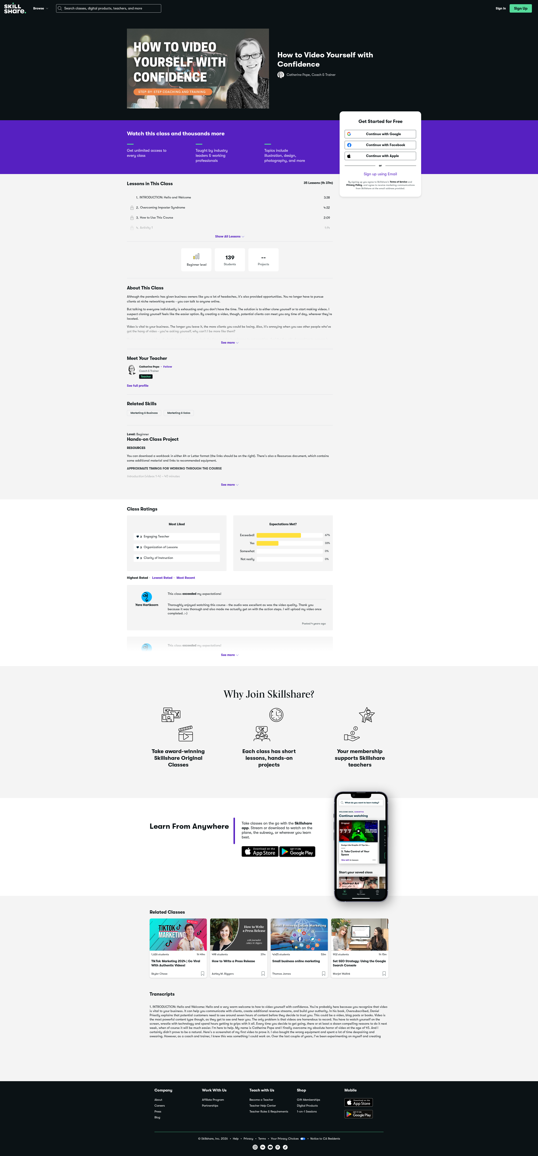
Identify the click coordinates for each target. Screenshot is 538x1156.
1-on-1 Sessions (307, 1111)
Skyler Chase (159, 973)
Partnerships (210, 1105)
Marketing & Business (144, 412)
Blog (157, 1117)
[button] (47, 7)
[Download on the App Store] (259, 852)
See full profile (137, 386)
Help (236, 1138)
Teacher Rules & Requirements (268, 1111)
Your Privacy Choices (285, 1138)
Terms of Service (398, 182)
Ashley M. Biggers (223, 973)
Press (157, 1111)
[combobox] (108, 8)
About (158, 1099)
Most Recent (185, 578)
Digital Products (307, 1105)
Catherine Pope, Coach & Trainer (311, 75)
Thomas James (281, 973)
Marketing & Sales (178, 412)
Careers (159, 1105)
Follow (167, 366)
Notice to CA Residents (325, 1138)
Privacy (248, 1138)
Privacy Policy (354, 185)
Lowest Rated (161, 578)
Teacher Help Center (262, 1105)
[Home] (15, 9)
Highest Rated (137, 578)
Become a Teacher (261, 1099)
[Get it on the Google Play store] (298, 852)
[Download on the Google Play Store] (364, 1114)
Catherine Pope (155, 366)
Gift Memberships (308, 1099)
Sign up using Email (380, 174)
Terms (262, 1138)
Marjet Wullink (341, 973)
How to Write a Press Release (233, 961)
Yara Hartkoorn (146, 605)
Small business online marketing (296, 961)
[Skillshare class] (178, 934)
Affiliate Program (213, 1099)
